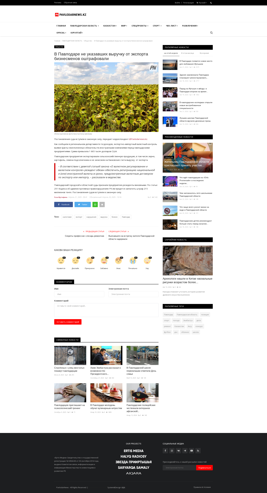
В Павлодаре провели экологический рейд (187, 280)
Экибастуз (188, 320)
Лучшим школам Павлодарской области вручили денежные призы (195, 119)
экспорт (79, 217)
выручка (104, 217)
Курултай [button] (76, 32)
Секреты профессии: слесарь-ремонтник (84, 236)
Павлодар (126, 217)
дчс (175, 332)
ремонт (167, 326)
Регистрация (188, 3)
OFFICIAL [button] (60, 32)
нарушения (91, 217)
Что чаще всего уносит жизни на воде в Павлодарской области (194, 208)
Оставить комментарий (68, 322)
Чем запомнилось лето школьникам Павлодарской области (196, 194)
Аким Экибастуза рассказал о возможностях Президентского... (105, 371)
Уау (147, 268)
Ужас (118, 268)
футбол (167, 332)
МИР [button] (123, 25)
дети (198, 320)
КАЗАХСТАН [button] (109, 25)
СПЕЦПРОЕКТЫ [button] (139, 25)
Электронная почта (118, 288)
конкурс (199, 326)
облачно (185, 332)
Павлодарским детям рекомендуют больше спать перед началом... (196, 222)
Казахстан (179, 326)
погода (176, 320)
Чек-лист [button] (171, 25)
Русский (201, 3)
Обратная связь (70, 2)
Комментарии (64, 282)
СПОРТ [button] (156, 25)
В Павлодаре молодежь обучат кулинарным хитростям (106, 406)
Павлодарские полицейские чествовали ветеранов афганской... (141, 408)
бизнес (115, 217)
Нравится (61, 268)
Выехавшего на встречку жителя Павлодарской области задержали (131, 237)
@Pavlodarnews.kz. (138, 139)
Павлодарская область (187, 314)
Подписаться (204, 467)
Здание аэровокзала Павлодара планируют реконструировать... (194, 76)
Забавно (104, 268)
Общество (88, 41)
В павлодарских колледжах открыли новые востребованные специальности (196, 105)
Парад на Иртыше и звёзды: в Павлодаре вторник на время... (194, 90)
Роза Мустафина (60, 197)
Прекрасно (90, 268)
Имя (56, 288)
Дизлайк (75, 268)
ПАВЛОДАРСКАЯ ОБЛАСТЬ (72, 41)
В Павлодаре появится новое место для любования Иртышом (196, 62)
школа (196, 332)
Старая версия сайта (97, 487)
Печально (132, 268)
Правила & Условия (202, 487)
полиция (205, 314)
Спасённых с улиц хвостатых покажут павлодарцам (69, 369)
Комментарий (61, 300)
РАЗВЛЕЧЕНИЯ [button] (189, 25)
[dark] (211, 3)
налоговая (67, 217)
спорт (166, 320)
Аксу (190, 326)
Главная (61, 25)
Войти (177, 3)
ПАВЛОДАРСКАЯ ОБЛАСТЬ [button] (83, 25)
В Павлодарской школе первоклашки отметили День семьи (141, 371)
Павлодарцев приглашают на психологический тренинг (69, 406)
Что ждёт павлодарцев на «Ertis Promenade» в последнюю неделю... (194, 180)
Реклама (57, 2)
